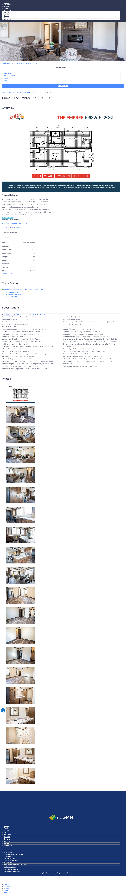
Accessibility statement (11, 860)
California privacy (9, 856)
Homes (6, 3)
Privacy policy (8, 852)
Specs (28, 63)
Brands (6, 6)
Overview (6, 63)
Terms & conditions (9, 858)
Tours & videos (18, 63)
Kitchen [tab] (43, 314)
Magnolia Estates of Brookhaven (18, 92)
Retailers (7, 5)
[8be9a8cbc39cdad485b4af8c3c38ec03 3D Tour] (23, 289)
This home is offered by (10, 219)
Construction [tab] (10, 314)
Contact (5, 227)
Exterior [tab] (20, 314)
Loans (6, 8)
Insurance (7, 10)
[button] (27, 232)
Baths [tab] (35, 314)
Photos (36, 63)
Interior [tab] (28, 314)
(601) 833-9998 (16, 227)
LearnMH (79, 873)
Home (4, 92)
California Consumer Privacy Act (13, 854)
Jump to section (60, 67)
